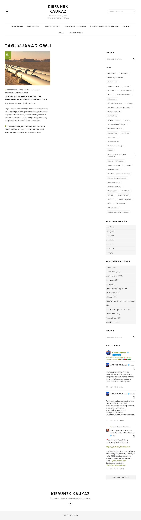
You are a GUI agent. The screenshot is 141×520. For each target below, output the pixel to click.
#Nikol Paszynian (113, 142)
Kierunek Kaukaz (58, 9)
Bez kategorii (111, 280)
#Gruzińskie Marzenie (115, 103)
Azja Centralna (33, 26)
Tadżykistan (110, 314)
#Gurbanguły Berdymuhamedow (119, 108)
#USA (109, 204)
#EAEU (110, 95)
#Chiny (126, 86)
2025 (108, 231)
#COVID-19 (111, 90)
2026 (108, 227)
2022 (107, 244)
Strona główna (17, 26)
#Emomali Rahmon (123, 95)
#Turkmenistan (34, 132)
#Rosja (128, 165)
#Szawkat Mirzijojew (114, 187)
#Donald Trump (126, 90)
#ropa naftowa (20, 132)
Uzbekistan (110, 322)
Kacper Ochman (118, 365)
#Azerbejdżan (13, 126)
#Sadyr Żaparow (113, 169)
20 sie (132, 394)
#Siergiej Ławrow (114, 182)
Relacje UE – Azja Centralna (75, 26)
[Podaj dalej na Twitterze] (111, 427)
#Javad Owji (16, 129)
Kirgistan (109, 297)
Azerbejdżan (12, 90)
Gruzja (108, 284)
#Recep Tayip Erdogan (116, 161)
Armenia (109, 267)
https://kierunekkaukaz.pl (116, 465)
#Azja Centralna (113, 86)
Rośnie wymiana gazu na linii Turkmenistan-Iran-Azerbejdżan (26, 98)
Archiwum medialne (76, 33)
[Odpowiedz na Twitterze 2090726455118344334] (107, 387)
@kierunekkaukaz (119, 461)
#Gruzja (130, 103)
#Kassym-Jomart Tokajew (117, 124)
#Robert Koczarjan (114, 165)
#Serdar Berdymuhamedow (117, 178)
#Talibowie (126, 191)
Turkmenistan (22, 93)
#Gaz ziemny (26, 126)
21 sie (132, 365)
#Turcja (110, 195)
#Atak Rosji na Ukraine (115, 78)
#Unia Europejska (125, 199)
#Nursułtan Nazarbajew (116, 146)
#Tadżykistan (112, 191)
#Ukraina (111, 199)
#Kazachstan (112, 133)
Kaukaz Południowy (51, 26)
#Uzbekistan (121, 204)
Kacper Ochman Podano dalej (122, 427)
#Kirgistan (125, 133)
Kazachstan (110, 293)
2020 (108, 253)
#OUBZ (110, 150)
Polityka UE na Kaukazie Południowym (104, 26)
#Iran (7, 129)
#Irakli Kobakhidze (114, 120)
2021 (107, 248)
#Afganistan (112, 73)
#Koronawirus (112, 137)
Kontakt (61, 33)
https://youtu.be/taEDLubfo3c (118, 447)
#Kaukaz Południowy (115, 129)
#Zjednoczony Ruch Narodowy (118, 212)
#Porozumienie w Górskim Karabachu (117, 155)
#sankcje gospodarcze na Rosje (119, 174)
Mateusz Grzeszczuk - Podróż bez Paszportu (122, 431)
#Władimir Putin (113, 208)
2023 (107, 240)
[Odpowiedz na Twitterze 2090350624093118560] (107, 469)
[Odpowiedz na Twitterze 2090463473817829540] (107, 421)
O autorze (126, 26)
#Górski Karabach (114, 112)
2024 (108, 236)
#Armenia (124, 73)
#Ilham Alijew (39, 126)
